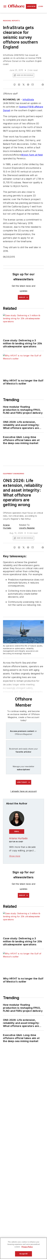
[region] (23, 1248)
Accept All (23, 1254)
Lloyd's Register (27, 528)
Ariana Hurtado (18, 838)
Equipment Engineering (13, 474)
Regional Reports (11, 21)
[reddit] (28, 84)
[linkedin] (19, 84)
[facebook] (14, 84)
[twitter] (23, 84)
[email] (32, 84)
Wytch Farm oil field (32, 154)
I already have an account (23, 791)
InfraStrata (28, 99)
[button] (5, 6)
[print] (42, 84)
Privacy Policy (27, 1247)
